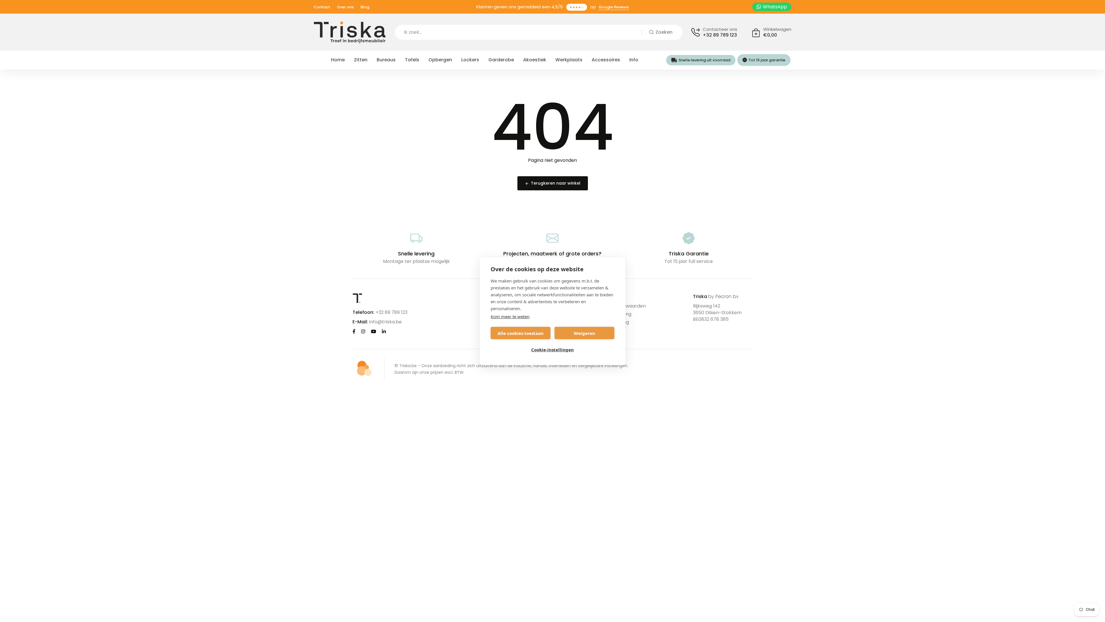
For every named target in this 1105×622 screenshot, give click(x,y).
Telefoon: (363, 312)
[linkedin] (384, 331)
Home (338, 59)
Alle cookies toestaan (521, 333)
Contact (322, 7)
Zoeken (664, 32)
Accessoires (606, 59)
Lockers (470, 59)
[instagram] (363, 331)
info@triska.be (385, 321)
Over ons (345, 7)
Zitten (360, 59)
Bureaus (386, 59)
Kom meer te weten (510, 316)
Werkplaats (568, 59)
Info (633, 59)
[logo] (350, 32)
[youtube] (373, 331)
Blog (365, 7)
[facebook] (354, 331)
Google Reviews (614, 7)
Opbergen (440, 59)
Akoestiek (534, 59)
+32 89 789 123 (720, 35)
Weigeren (584, 333)
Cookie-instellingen (552, 349)
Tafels (412, 59)
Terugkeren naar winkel (555, 183)
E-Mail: (360, 321)
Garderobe (501, 59)
